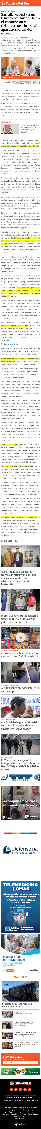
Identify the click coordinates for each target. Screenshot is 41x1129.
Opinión (24, 1097)
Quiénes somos (8, 1100)
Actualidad (25, 1095)
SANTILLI (20, 81)
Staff (28, 1100)
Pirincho (31, 1097)
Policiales (17, 1097)
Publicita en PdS (19, 1100)
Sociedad (10, 1097)
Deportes (33, 1095)
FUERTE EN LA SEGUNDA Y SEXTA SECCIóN (29, 83)
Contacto (34, 1100)
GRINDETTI (14, 81)
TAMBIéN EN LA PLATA (15, 82)
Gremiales (16, 1095)
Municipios (8, 1095)
